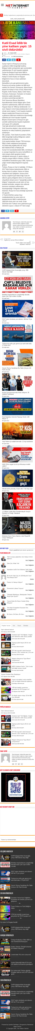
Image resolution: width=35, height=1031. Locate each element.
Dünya (15, 54)
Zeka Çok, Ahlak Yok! (13, 563)
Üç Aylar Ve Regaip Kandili (8, 922)
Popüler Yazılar (6, 625)
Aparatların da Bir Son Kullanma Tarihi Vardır (19, 569)
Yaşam (3, 55)
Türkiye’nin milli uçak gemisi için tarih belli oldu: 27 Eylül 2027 (21, 879)
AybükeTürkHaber (14, 1024)
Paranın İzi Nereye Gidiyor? (15, 582)
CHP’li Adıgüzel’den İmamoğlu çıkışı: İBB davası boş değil (20, 856)
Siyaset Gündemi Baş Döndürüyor (10, 674)
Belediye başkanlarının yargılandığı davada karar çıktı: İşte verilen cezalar (15, 295)
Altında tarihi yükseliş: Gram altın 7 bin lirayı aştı (17, 489)
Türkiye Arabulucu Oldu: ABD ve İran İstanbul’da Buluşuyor (21, 940)
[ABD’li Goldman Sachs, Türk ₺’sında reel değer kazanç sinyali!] (6, 669)
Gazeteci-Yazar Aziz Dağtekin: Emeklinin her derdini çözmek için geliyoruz (21, 899)
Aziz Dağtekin (30, 560)
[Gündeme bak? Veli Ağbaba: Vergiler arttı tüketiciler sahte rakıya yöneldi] (6, 637)
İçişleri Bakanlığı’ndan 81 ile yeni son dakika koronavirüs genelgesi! (22, 963)
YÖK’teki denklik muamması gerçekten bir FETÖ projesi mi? (21, 915)
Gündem (23, 54)
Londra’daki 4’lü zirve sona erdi (21, 954)
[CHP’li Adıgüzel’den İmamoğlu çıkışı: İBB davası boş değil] (5, 929)
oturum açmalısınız (27, 550)
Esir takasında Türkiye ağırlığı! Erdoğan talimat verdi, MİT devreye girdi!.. (22, 972)
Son (14, 625)
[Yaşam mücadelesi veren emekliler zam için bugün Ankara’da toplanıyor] (6, 682)
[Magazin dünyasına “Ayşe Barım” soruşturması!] (6, 661)
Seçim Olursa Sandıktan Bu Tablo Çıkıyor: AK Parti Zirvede (21, 886)
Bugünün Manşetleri (8, 54)
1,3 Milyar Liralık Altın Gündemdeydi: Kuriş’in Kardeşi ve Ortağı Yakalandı (16, 512)
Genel (19, 54)
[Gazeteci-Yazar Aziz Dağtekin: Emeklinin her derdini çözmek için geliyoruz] (5, 900)
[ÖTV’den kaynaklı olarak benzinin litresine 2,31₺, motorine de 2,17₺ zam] (6, 653)
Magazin (28, 54)
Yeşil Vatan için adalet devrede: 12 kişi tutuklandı (17, 441)
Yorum (19, 625)
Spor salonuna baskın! (7, 629)
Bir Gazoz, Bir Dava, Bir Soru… (16, 614)
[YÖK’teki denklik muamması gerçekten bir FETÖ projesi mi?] (6, 690)
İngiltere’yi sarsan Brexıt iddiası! (14, 239)
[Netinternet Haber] (17, 5)
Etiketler (25, 625)
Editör (5, 52)
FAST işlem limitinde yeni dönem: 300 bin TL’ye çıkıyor (21, 872)
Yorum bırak (7, 56)
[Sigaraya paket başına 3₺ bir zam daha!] (6, 645)
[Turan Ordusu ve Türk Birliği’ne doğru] (5, 909)
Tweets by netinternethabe (8, 839)
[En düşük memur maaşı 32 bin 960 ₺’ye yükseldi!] (6, 698)
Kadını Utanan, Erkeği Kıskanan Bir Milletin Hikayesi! (21, 947)
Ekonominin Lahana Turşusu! (15, 588)
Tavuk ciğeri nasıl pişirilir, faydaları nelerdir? (23, 243)
